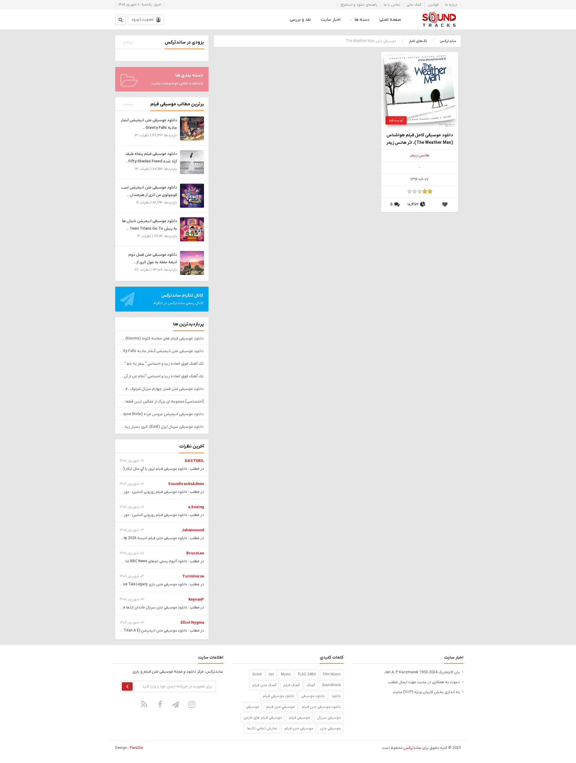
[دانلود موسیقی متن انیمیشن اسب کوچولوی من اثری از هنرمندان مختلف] (192, 195)
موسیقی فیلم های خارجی (263, 717)
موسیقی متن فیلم (298, 728)
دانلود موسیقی (313, 696)
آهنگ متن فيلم (264, 685)
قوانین (433, 4)
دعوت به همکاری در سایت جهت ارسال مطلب (424, 682)
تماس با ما (392, 4)
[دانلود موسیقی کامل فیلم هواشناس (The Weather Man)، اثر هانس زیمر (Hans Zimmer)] (419, 90)
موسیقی (252, 706)
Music (286, 674)
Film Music (332, 674)
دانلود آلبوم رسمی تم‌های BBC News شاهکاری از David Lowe (140, 561)
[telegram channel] (176, 704)
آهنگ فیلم (291, 685)
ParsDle (136, 747)
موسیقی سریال (329, 717)
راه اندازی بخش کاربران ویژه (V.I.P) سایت (426, 692)
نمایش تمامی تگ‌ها (262, 728)
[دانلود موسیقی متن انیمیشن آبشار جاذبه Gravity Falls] (192, 128)
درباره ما (451, 4)
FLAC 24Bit (307, 674)
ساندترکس (448, 41)
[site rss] (144, 704)
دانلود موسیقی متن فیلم (321, 706)
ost (271, 674)
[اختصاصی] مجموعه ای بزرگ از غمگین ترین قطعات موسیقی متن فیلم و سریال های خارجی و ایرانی (162, 401)
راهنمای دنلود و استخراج (358, 4)
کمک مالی (414, 4)
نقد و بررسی (300, 20)
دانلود (336, 696)
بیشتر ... (126, 42)
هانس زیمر (419, 155)
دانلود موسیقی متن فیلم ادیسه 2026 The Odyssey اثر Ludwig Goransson (128, 538)
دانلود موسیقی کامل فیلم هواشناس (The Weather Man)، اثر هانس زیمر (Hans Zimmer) (419, 139)
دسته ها (362, 20)
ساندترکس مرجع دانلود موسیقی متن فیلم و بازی (439, 19)
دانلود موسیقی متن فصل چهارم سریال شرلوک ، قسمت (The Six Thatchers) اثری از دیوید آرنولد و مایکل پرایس (162, 388)
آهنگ (311, 685)
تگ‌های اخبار (418, 41)
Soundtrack (331, 685)
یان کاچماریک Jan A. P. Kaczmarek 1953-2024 (422, 672)
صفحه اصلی (390, 20)
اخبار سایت (330, 20)
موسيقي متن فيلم (280, 706)
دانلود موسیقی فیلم (278, 696)
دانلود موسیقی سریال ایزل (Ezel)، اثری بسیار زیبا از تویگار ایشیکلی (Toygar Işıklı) (162, 426)
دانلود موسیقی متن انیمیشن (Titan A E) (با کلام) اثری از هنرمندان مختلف (129, 630)
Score (257, 674)
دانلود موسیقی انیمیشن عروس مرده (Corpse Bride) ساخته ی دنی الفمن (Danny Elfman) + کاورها (162, 414)
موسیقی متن (330, 728)
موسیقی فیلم (299, 717)
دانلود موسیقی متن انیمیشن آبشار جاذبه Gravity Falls (162, 351)
